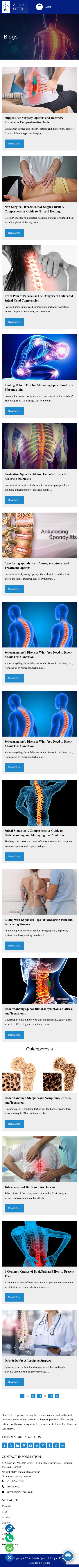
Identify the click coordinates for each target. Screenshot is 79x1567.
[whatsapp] (56, 1445)
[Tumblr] (49, 1445)
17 (57, 1395)
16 (50, 1395)
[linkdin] (37, 1445)
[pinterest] (43, 1445)
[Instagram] (24, 1445)
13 (33, 1395)
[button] (39, 7)
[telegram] (62, 1445)
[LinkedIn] (17, 1445)
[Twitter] (11, 1445)
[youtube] (30, 1445)
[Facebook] (4, 1445)
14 (39, 1395)
